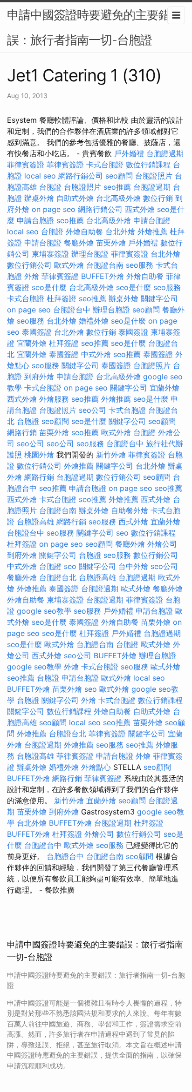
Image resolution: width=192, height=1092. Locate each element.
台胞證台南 (104, 265)
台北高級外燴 (118, 198)
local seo (40, 175)
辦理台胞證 (90, 253)
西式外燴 (140, 209)
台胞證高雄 (35, 521)
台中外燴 (133, 566)
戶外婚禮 (129, 153)
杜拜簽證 (61, 298)
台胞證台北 (57, 577)
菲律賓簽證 (25, 164)
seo (122, 532)
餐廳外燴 (79, 242)
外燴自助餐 (84, 231)
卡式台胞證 (104, 164)
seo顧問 (119, 175)
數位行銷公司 (29, 265)
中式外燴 (96, 354)
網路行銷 (22, 432)
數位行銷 (158, 198)
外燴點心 (96, 767)
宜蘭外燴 (32, 343)
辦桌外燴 (39, 198)
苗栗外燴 (111, 242)
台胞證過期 (165, 153)
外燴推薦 (152, 231)
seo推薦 (117, 187)
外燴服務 (54, 399)
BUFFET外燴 (102, 276)
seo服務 (139, 265)
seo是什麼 (49, 287)
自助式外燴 (75, 198)
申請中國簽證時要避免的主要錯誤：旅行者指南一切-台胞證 (88, 27)
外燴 (31, 276)
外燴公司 (162, 544)
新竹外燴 (111, 454)
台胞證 (50, 187)
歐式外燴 (69, 265)
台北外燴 (120, 231)
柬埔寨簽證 (50, 253)
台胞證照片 (153, 175)
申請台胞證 (35, 220)
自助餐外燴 (129, 510)
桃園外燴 (39, 454)
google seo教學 (44, 610)
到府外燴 (39, 376)
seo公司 (92, 410)
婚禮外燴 (94, 320)
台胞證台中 (71, 309)
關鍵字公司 (159, 298)
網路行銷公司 (80, 175)
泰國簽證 (37, 332)
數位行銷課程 (148, 164)
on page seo (53, 209)
